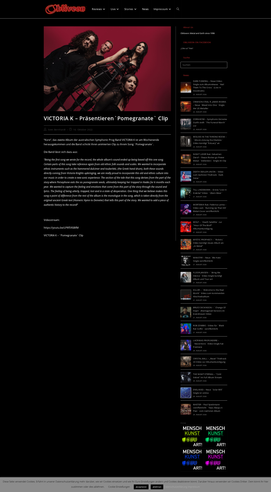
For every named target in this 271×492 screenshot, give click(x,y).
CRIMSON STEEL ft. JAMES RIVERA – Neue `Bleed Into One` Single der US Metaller (209, 105)
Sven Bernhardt (57, 129)
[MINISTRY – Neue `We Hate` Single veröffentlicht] (186, 260)
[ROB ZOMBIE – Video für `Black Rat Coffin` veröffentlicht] (186, 328)
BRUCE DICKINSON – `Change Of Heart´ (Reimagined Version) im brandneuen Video (209, 310)
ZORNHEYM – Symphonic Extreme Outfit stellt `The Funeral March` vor (210, 122)
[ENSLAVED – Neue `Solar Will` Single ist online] (186, 392)
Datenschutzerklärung (175, 486)
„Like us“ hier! (187, 48)
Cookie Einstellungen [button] (119, 486)
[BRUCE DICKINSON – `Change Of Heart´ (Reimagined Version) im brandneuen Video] (186, 312)
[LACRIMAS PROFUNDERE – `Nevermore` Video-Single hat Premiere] (186, 345)
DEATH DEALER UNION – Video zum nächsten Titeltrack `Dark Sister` (208, 175)
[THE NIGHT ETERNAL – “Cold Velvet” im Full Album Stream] (186, 377)
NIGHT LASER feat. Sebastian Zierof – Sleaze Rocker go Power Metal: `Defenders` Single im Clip (209, 157)
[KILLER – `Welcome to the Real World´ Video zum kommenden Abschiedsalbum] (186, 294)
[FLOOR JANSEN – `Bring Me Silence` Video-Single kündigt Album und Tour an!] (186, 277)
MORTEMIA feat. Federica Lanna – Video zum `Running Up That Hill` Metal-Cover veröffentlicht (210, 208)
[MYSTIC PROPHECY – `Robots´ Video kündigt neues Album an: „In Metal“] (186, 244)
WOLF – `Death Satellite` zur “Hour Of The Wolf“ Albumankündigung (207, 225)
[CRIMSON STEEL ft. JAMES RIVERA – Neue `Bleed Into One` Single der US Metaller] (186, 106)
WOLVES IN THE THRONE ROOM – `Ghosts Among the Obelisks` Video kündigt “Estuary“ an (210, 140)
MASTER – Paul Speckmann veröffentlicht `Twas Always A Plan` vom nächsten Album (208, 408)
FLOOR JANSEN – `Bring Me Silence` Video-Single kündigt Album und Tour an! (207, 275)
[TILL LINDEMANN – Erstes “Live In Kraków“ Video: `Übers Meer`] (186, 193)
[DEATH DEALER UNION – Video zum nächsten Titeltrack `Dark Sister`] (186, 176)
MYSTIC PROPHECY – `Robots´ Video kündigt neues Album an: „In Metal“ (208, 243)
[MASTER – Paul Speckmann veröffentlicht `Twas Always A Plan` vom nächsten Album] (186, 409)
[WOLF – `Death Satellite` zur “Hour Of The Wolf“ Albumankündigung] (186, 227)
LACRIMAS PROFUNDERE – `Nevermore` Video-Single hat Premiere (208, 343)
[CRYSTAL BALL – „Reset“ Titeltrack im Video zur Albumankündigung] (186, 361)
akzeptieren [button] (141, 486)
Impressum (194, 486)
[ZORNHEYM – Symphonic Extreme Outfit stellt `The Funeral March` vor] (186, 124)
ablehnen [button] (157, 486)
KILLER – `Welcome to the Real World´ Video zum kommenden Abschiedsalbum (208, 293)
